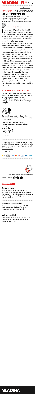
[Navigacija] (32, 3)
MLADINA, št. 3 (11, 27)
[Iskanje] (29, 2)
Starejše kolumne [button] (25, 8)
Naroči (7, 151)
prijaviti (25, 124)
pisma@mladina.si (28, 174)
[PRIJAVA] (26, 2)
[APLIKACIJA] (22, 2)
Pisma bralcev (11, 174)
